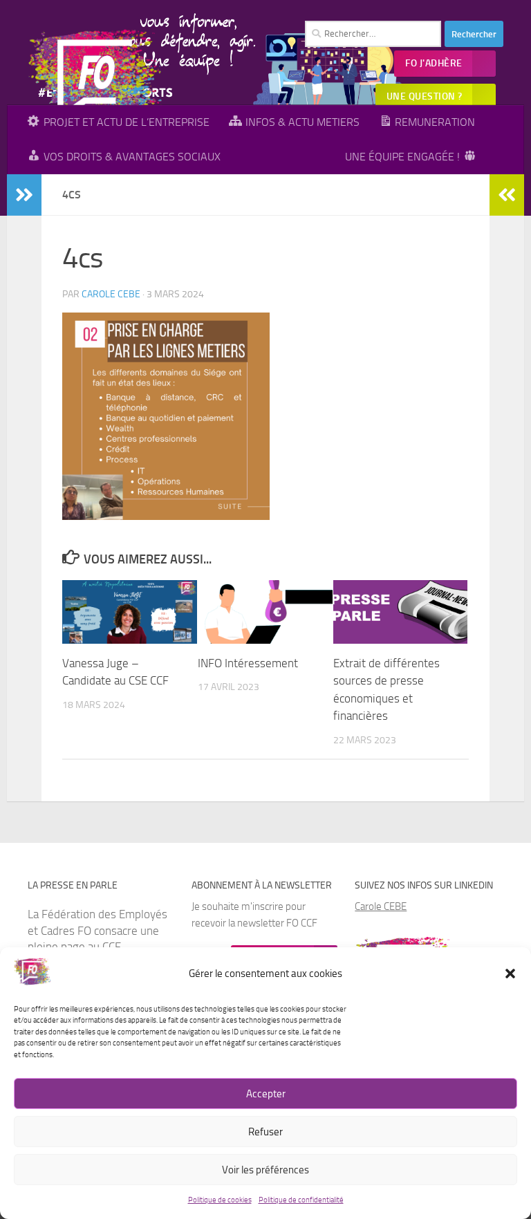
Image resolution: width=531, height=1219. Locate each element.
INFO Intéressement (248, 663)
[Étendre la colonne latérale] (24, 195)
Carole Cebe (111, 294)
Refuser (265, 1132)
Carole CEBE (381, 906)
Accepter (266, 1094)
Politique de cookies (220, 1199)
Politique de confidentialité (301, 1199)
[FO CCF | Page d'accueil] (97, 79)
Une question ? (424, 96)
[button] (510, 973)
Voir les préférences (265, 1170)
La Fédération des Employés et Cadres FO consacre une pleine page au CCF (97, 930)
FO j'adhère (434, 63)
